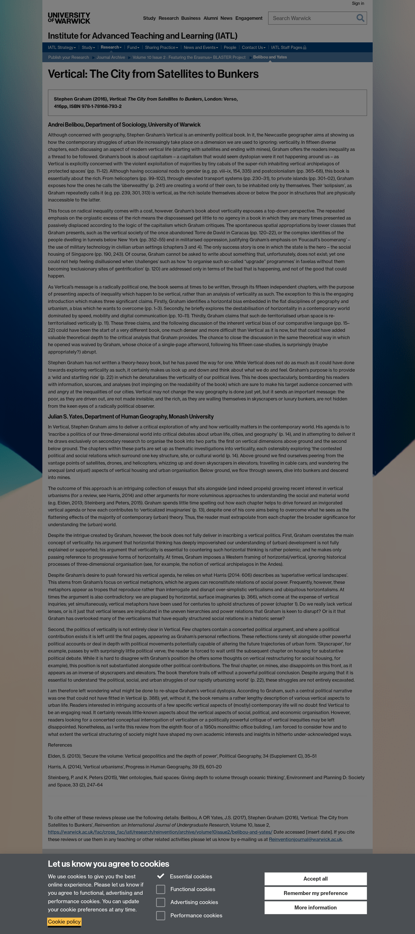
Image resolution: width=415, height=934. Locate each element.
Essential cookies (190, 876)
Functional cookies (192, 889)
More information (315, 907)
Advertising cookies (193, 902)
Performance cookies (195, 916)
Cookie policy (64, 921)
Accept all (315, 879)
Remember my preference (316, 893)
